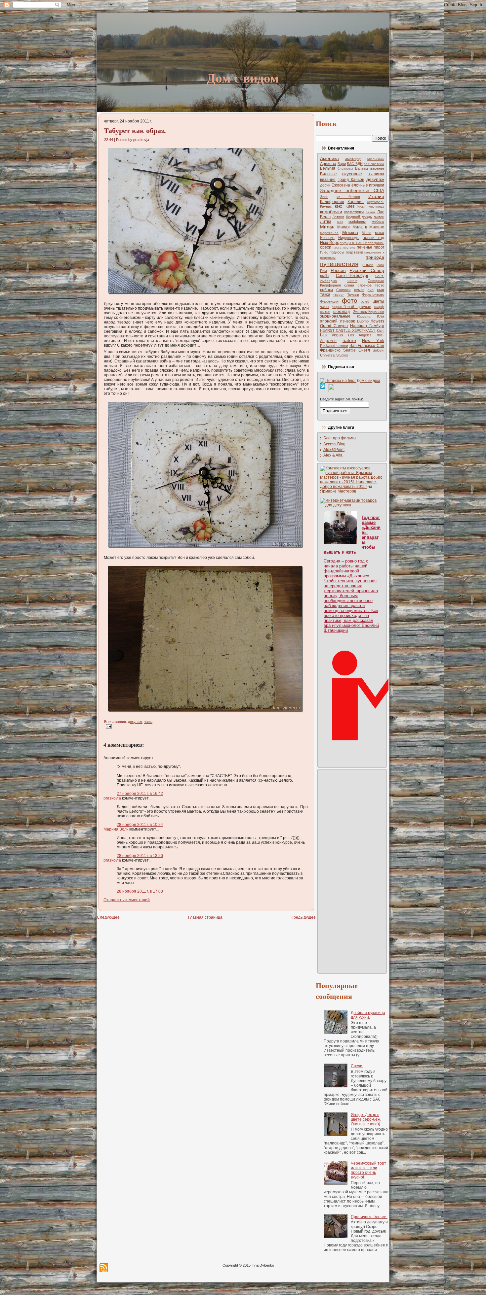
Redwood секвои (334, 346)
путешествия (339, 263)
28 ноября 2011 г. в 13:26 (140, 855)
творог (338, 294)
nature (349, 340)
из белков (348, 197)
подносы (337, 252)
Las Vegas (331, 335)
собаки (326, 290)
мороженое (329, 233)
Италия (376, 196)
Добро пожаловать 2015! (343, 486)
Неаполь (327, 238)
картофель (375, 202)
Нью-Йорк (329, 242)
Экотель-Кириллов (368, 312)
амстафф (353, 159)
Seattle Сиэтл (356, 350)
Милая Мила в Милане (360, 227)
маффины (357, 221)
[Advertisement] (346, 871)
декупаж (135, 722)
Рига (380, 265)
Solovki (378, 350)
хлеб (365, 301)
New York (373, 340)
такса (325, 294)
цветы (378, 301)
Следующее (108, 917)
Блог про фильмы (339, 438)
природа (375, 257)
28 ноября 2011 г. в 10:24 (140, 824)
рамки (368, 264)
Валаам (361, 168)
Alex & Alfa (333, 455)
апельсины (375, 159)
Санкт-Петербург (352, 275)
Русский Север (366, 270)
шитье (325, 312)
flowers (377, 321)
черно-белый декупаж (351, 307)
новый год (373, 237)
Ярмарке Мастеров (338, 491)
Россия (338, 270)
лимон (379, 217)
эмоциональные (335, 316)
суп (371, 290)
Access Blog (334, 444)
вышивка (376, 174)
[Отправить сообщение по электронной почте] (108, 726)
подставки (354, 252)
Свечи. (357, 1066)
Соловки (343, 290)
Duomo (363, 321)
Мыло (366, 233)
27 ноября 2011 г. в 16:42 (140, 793)
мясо (379, 232)
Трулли (353, 294)
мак (340, 221)
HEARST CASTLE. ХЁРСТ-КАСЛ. (348, 330)
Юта (380, 316)
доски (325, 185)
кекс (339, 206)
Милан (327, 226)
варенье (377, 168)
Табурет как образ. (135, 130)
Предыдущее (303, 917)
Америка (329, 158)
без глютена (374, 164)
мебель (378, 221)
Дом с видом (243, 77)
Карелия (355, 201)
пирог (379, 247)
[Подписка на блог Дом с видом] (350, 380)
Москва (350, 232)
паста (337, 247)
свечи (352, 281)
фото (349, 300)
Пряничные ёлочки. (369, 1216)
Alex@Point (333, 449)
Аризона (328, 163)
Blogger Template (226, 1290)
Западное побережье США (352, 190)
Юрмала (364, 316)
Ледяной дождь (359, 217)
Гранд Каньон (351, 179)
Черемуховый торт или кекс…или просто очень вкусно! (368, 1170)
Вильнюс (328, 174)
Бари (342, 164)
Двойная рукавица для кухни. (368, 1015)
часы (148, 722)
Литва (325, 221)
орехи (325, 247)
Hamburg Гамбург (367, 326)
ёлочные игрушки (367, 185)
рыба (324, 276)
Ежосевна (341, 185)
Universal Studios (334, 355)
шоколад (341, 311)
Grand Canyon (334, 326)
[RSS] (104, 1267)
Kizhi (380, 330)
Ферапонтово (373, 294)
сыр (380, 290)
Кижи (361, 206)
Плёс (324, 252)
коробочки (331, 211)
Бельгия (327, 168)
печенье (364, 247)
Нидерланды (348, 238)
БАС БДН (355, 164)
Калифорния (332, 201)
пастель (349, 247)
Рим (323, 271)
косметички (354, 212)
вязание (328, 179)
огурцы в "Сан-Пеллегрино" (362, 243)
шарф (379, 307)
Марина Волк (115, 829)
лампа (371, 212)
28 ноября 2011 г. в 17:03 (140, 891)
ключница (376, 206)
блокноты (345, 168)
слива (349, 285)
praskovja (112, 798)
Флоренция (329, 301)
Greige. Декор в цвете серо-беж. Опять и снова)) (366, 1119)
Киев (349, 206)
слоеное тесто (371, 285)
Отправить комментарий (126, 900)
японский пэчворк (337, 321)
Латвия (338, 217)
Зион (324, 197)
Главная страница (205, 917)
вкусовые (352, 173)
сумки (359, 290)
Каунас (326, 206)
